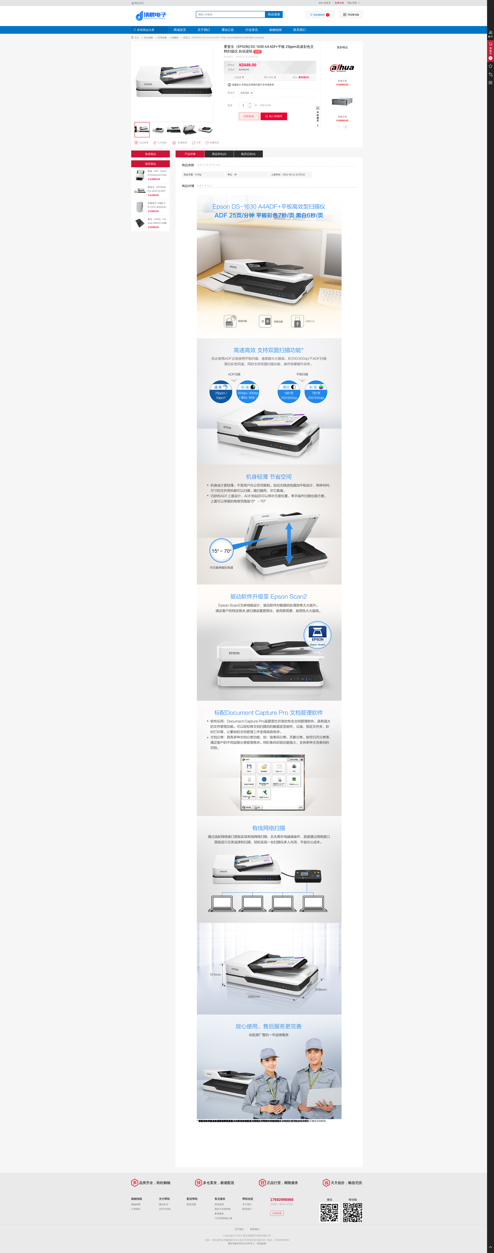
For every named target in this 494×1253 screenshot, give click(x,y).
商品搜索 (274, 14)
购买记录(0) (248, 154)
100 (267, 105)
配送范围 (191, 1204)
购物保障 (135, 1204)
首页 (136, 37)
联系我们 (299, 29)
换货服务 (219, 1213)
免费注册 (339, 3)
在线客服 (277, 1213)
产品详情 (190, 154)
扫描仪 (175, 37)
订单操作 (135, 1209)
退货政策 (219, 1204)
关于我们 (204, 29)
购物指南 (275, 29)
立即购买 (248, 116)
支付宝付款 (165, 1209)
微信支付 (163, 1204)
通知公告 (228, 29)
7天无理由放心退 (223, 1218)
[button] (339, 127)
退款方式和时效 (223, 1209)
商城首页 (180, 29)
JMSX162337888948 (246, 56)
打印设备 (162, 37)
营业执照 (261, 1243)
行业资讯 (251, 29)
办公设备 (148, 37)
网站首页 (139, 3)
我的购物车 (321, 15)
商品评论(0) (219, 154)
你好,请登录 (325, 3)
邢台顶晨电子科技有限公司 (151, 16)
